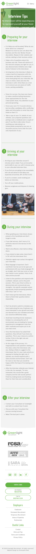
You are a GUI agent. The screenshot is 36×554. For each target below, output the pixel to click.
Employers (18, 509)
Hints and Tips (18, 532)
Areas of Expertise (18, 517)
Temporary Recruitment (18, 515)
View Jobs (18, 485)
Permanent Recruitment (18, 512)
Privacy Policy (18, 537)
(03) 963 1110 (18, 497)
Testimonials (18, 520)
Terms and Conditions (18, 535)
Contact (18, 529)
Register (18, 491)
